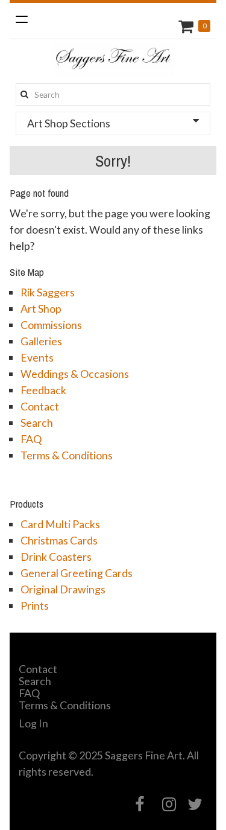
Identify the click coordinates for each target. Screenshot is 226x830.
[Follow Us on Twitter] (195, 804)
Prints (34, 605)
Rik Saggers (47, 292)
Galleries (41, 341)
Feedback (43, 390)
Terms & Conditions (66, 455)
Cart (187, 26)
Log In (33, 723)
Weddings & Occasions (74, 373)
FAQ (31, 438)
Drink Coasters (56, 556)
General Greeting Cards (76, 572)
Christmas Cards (59, 540)
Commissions (51, 324)
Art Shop (40, 308)
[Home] (113, 60)
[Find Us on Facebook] (140, 804)
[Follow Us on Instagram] (169, 804)
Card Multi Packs (60, 524)
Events (37, 357)
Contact (39, 406)
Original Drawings (62, 589)
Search (36, 422)
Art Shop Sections (68, 123)
